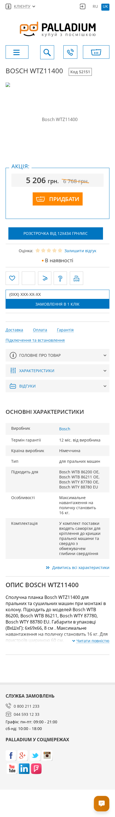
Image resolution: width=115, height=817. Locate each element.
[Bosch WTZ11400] (57, 119)
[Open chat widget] (101, 803)
